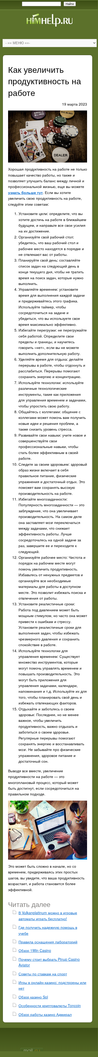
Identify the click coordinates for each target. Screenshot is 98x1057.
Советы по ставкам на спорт (43, 973)
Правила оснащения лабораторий (48, 941)
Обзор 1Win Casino (35, 950)
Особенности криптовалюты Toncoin (50, 1005)
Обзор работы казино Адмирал (45, 1014)
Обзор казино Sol (33, 997)
